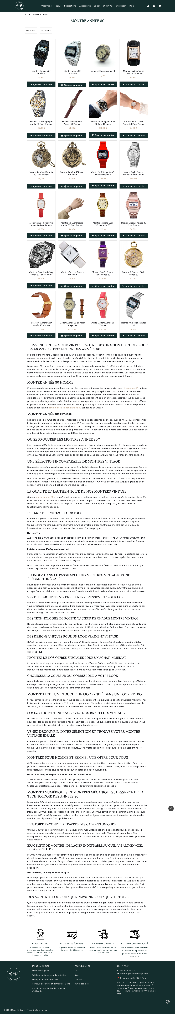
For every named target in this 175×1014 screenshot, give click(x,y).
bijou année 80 (130, 388)
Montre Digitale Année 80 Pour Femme (133, 223)
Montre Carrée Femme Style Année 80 (103, 273)
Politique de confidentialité (45, 979)
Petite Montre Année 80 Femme (102, 323)
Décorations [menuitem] (70, 5)
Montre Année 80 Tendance (72, 72)
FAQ (77, 970)
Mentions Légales (40, 970)
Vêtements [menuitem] (46, 5)
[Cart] (160, 6)
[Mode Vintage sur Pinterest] (167, 1002)
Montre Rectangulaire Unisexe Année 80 (133, 72)
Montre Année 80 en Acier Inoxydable (72, 323)
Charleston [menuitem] (121, 5)
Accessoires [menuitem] (85, 5)
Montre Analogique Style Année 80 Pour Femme (41, 223)
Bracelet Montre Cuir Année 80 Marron (41, 323)
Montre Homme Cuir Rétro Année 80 (103, 223)
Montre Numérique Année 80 (133, 323)
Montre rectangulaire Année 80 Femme (72, 122)
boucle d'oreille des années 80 (65, 407)
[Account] (154, 6)
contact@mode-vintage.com (134, 973)
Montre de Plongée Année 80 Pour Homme (102, 122)
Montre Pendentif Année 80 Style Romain (41, 173)
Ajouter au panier (73, 85)
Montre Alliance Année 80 (102, 71)
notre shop (122, 988)
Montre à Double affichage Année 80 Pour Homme (41, 273)
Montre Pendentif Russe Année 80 (72, 173)
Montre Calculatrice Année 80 (41, 72)
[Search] (148, 6)
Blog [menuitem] (132, 5)
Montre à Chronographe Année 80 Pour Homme (41, 122)
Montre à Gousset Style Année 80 (133, 273)
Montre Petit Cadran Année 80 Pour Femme (134, 122)
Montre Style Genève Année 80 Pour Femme (134, 173)
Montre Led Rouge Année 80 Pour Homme (103, 173)
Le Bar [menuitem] (97, 5)
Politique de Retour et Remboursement (51, 984)
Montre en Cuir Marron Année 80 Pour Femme (72, 223)
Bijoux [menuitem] (58, 5)
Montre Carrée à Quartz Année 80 (72, 273)
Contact (79, 979)
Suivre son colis (82, 984)
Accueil (28, 14)
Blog (77, 975)
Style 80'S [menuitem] (107, 5)
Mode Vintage (18, 1010)
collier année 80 (45, 497)
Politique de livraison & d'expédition (49, 975)
